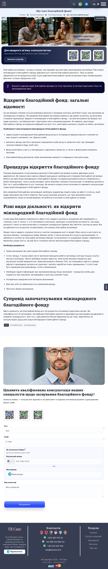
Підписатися (16, 551)
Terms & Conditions (59, 562)
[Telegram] (73, 55)
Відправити (24, 504)
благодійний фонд (16, 325)
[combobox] (10, 461)
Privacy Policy (47, 562)
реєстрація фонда (30, 325)
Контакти (93, 544)
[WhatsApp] (85, 55)
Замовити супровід (15, 59)
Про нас (93, 548)
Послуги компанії (93, 536)
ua (94, 4)
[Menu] (103, 4)
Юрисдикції (93, 540)
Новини (93, 532)
